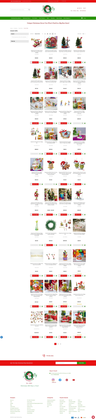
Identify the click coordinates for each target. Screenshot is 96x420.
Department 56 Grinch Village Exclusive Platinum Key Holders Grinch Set (79, 112)
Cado (70, 413)
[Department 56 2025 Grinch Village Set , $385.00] (36, 133)
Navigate (12, 397)
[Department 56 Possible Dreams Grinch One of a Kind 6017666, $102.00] (50, 73)
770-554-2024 (56, 374)
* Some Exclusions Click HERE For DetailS (38, 1)
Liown (79, 408)
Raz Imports (62, 400)
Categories (50, 397)
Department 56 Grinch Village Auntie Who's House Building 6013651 (37, 173)
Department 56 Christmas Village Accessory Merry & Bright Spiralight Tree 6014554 (37, 234)
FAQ (71, 10)
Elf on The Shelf (62, 406)
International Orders (30, 411)
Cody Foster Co (71, 403)
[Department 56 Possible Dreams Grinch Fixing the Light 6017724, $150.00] (79, 42)
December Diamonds (72, 406)
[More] (30, 18)
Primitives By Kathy (72, 408)
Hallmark (61, 413)
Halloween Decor (26, 18)
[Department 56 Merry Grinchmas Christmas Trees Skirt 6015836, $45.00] (79, 225)
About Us (12, 400)
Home (11, 28)
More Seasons (67, 18)
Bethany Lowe (62, 411)
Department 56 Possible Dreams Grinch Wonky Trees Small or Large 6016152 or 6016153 (51, 203)
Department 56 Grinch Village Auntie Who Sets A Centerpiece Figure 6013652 (79, 142)
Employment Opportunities (15, 411)
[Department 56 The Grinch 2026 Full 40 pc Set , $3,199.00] (36, 317)
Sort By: (32, 33)
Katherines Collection (63, 409)
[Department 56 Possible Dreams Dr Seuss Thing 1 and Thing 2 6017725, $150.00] (65, 42)
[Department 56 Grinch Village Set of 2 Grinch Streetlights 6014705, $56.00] (50, 255)
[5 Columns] (55, 34)
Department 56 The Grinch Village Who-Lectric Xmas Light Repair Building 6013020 (37, 295)
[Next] (61, 344)
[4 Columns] (53, 34)
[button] (29, 381)
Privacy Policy (29, 401)
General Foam (71, 409)
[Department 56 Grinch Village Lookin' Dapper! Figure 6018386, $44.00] (65, 73)
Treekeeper (80, 401)
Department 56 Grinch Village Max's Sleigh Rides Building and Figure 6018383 (36, 112)
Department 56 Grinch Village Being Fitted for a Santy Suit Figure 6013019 (51, 295)
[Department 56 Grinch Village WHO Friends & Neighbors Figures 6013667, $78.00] (65, 103)
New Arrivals (59, 18)
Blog (78, 10)
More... (79, 411)
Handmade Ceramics (81, 406)
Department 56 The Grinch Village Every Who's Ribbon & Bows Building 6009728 (79, 326)
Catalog (74, 10)
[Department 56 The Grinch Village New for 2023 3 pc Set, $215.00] (79, 286)
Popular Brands (64, 397)
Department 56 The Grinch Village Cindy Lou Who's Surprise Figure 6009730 (51, 326)
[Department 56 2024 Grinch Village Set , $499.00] (65, 225)
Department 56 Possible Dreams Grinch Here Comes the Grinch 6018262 (36, 51)
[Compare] (42, 62)
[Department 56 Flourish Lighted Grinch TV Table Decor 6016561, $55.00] (65, 133)
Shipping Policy (29, 406)
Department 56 (62, 401)
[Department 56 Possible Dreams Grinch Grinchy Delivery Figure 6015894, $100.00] (79, 194)
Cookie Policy (12, 406)
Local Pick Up (12, 413)
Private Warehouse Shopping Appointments (35, 403)
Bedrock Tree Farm (81, 409)
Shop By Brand (29, 413)
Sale (48, 18)
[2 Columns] (48, 34)
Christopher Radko (72, 401)
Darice (79, 400)
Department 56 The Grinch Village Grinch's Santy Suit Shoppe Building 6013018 (65, 295)
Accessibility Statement (14, 408)
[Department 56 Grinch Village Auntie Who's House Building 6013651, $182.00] (36, 164)
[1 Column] (45, 34)
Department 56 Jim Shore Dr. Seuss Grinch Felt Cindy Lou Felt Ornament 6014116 (51, 173)
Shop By (52, 18)
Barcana (79, 403)
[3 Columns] (50, 34)
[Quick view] (40, 62)
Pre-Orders (34, 18)
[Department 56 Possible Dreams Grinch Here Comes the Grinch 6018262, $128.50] (36, 42)
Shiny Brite (61, 408)
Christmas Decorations (16, 18)
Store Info (29, 408)
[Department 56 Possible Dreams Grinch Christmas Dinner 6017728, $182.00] (50, 42)
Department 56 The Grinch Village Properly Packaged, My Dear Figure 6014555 (65, 264)
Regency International (73, 411)
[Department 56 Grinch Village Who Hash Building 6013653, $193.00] (50, 133)
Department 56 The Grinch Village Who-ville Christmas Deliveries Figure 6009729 (65, 326)
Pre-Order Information (31, 400)
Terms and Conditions (31, 409)
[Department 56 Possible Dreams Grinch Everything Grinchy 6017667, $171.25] (36, 73)
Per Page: (79, 33)
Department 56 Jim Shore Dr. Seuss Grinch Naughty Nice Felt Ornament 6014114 (79, 173)
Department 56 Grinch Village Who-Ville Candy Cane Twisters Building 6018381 (79, 82)
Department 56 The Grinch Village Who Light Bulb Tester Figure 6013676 (79, 264)
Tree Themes (42, 18)
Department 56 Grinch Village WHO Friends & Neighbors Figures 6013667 (65, 112)
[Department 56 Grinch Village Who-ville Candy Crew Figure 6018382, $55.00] (50, 103)
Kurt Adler (61, 403)
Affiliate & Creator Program (15, 409)
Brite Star (70, 400)
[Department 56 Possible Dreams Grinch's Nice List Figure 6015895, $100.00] (65, 194)
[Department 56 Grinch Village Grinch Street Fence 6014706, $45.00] (36, 255)
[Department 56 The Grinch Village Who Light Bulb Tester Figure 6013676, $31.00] (79, 255)
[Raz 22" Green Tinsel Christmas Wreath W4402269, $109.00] (50, 225)
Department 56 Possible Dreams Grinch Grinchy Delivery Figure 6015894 (79, 203)
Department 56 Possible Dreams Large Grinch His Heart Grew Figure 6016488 (36, 203)
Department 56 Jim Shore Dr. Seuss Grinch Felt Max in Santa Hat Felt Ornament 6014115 (65, 173)
